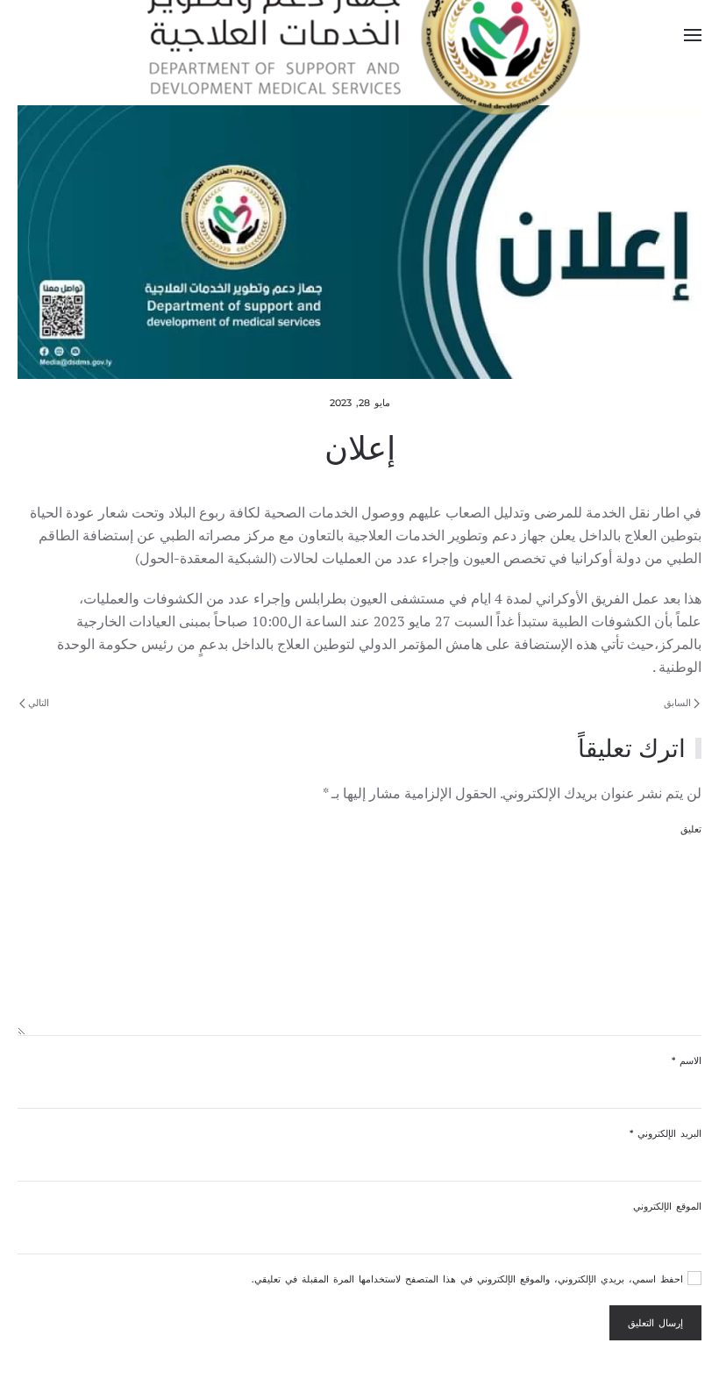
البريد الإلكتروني (665, 1133)
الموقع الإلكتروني (667, 1206)
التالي (37, 702)
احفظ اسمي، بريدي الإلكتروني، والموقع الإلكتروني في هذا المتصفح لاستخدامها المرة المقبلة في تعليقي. (469, 1279)
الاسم (686, 1060)
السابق (679, 702)
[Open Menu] (692, 35)
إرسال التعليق (655, 1323)
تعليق (690, 829)
